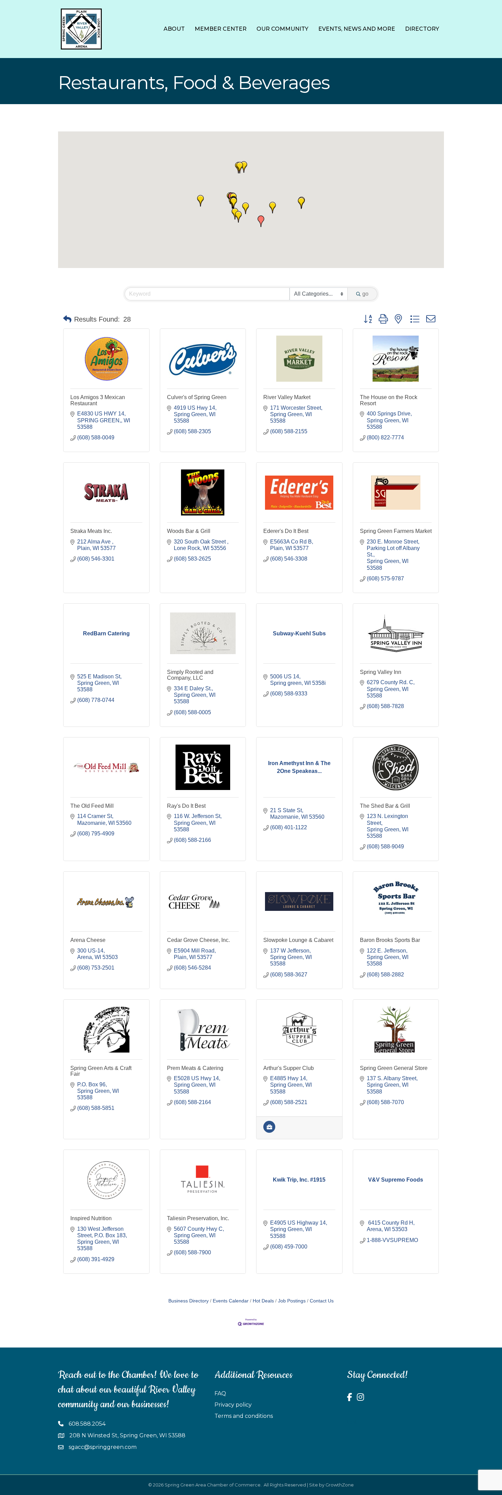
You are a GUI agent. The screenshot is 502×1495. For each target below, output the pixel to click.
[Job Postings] (269, 1131)
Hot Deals (263, 1300)
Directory (422, 29)
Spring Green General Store (394, 1068)
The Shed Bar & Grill (385, 806)
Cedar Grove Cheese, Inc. (198, 940)
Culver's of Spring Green (196, 397)
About (174, 29)
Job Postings (292, 1300)
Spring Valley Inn (380, 672)
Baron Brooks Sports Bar (390, 940)
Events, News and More (356, 29)
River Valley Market (286, 397)
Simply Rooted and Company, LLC (190, 675)
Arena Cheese (88, 940)
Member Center (221, 29)
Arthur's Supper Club (288, 1068)
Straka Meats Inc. (91, 531)
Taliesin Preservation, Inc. (198, 1218)
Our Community (282, 29)
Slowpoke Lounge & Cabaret (298, 940)
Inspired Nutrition (91, 1218)
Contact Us (322, 1300)
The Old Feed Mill (92, 806)
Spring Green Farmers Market (396, 531)
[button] (243, 167)
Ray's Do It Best (186, 806)
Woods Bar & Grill (188, 531)
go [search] (365, 294)
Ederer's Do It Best (285, 531)
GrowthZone (339, 1484)
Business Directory (188, 1300)
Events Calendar (231, 1300)
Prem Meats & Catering (195, 1068)
